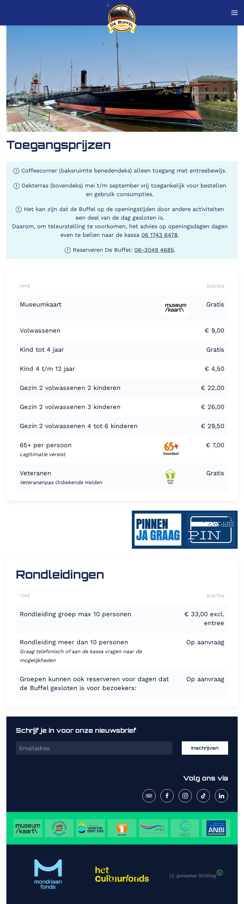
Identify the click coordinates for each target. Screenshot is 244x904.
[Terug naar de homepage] (122, 12)
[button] (234, 12)
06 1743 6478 (159, 234)
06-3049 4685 (154, 249)
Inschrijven (205, 748)
